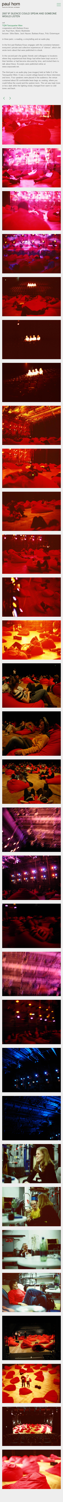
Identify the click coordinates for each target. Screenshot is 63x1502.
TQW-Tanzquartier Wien (12, 25)
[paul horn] (11, 5)
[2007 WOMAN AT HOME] (10, 98)
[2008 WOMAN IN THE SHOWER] (4, 98)
